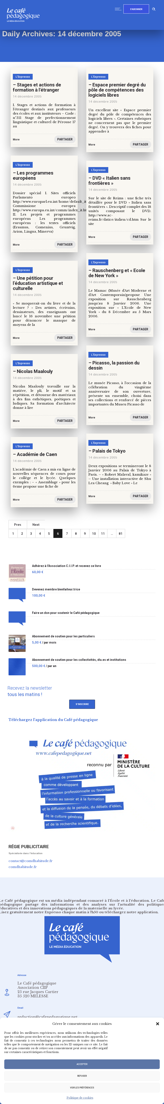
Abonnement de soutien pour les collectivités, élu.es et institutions (79, 659)
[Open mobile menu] (119, 9)
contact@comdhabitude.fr (31, 861)
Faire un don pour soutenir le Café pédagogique (66, 613)
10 (94, 534)
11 (103, 534)
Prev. (18, 525)
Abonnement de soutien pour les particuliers (63, 636)
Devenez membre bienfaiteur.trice (56, 589)
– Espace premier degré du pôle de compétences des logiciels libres (117, 90)
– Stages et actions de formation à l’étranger (37, 87)
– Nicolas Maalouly (33, 371)
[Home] (24, 28)
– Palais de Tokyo (107, 451)
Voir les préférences (82, 1088)
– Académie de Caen (35, 454)
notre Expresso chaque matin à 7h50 (66, 912)
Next (36, 525)
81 (121, 534)
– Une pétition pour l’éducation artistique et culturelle (38, 283)
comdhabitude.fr (23, 867)
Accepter (82, 1064)
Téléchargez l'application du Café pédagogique (53, 720)
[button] (157, 1024)
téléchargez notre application (131, 912)
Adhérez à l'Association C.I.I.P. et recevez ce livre (66, 566)
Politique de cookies (80, 1097)
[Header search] (153, 8)
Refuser (82, 1076)
